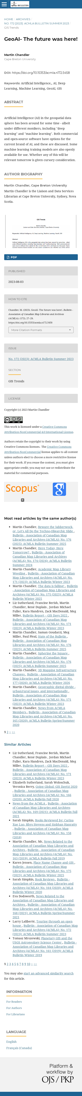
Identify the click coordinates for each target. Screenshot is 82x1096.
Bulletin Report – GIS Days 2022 (45, 615)
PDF (13, 257)
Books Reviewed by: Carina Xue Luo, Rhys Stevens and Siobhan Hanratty (45, 822)
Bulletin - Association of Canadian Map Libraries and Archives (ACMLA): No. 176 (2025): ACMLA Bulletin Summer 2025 (42, 539)
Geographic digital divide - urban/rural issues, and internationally (44, 689)
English (11, 1042)
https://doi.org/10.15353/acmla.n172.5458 (41, 73)
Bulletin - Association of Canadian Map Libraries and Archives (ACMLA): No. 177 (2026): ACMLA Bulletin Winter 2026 (43, 678)
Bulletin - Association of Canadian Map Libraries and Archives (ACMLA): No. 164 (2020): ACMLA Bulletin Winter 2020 (43, 885)
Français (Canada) (19, 1048)
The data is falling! (51, 586)
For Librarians (15, 1014)
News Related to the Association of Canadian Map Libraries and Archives (43, 845)
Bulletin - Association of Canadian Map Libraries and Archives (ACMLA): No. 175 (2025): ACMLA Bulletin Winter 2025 (45, 592)
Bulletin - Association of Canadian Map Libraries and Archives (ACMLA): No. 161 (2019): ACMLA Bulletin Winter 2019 (45, 948)
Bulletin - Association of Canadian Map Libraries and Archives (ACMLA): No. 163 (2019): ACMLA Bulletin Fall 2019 (44, 854)
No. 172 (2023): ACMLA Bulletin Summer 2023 (36, 23)
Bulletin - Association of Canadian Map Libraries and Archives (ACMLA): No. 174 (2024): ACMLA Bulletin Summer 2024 (42, 558)
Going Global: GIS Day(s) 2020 (56, 787)
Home (8, 19)
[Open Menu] (4, 4)
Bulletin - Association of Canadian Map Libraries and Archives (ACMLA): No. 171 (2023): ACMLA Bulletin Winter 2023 (44, 577)
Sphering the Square (53, 653)
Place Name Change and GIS (53, 862)
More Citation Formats (26, 330)
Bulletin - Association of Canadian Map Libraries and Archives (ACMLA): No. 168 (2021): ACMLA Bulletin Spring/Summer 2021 (44, 911)
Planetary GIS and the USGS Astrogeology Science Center (42, 940)
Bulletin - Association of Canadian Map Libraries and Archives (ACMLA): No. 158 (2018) (42, 833)
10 (28, 964)
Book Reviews (45, 879)
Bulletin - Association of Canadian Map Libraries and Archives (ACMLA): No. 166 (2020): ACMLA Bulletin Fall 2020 (42, 795)
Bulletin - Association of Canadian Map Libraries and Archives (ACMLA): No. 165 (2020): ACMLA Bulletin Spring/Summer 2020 (44, 718)
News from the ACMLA (29, 803)
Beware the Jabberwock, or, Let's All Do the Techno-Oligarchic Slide (43, 529)
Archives (23, 19)
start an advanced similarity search (49, 973)
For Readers (14, 1001)
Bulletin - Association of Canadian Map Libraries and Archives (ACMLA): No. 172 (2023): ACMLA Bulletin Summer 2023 (45, 930)
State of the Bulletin (52, 636)
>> (13, 732)
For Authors (14, 1008)
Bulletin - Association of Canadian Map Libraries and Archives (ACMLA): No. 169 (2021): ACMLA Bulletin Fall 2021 (45, 809)
